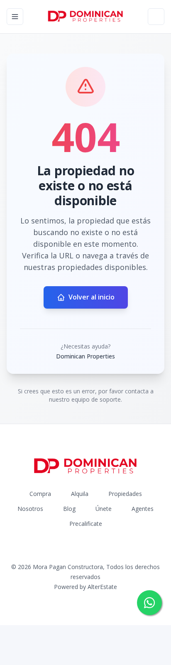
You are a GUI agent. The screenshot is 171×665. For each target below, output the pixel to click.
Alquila (79, 494)
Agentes (143, 509)
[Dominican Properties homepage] (85, 16)
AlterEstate (102, 587)
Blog (69, 509)
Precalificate (85, 524)
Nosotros (30, 509)
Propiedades (125, 494)
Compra (40, 494)
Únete (103, 509)
